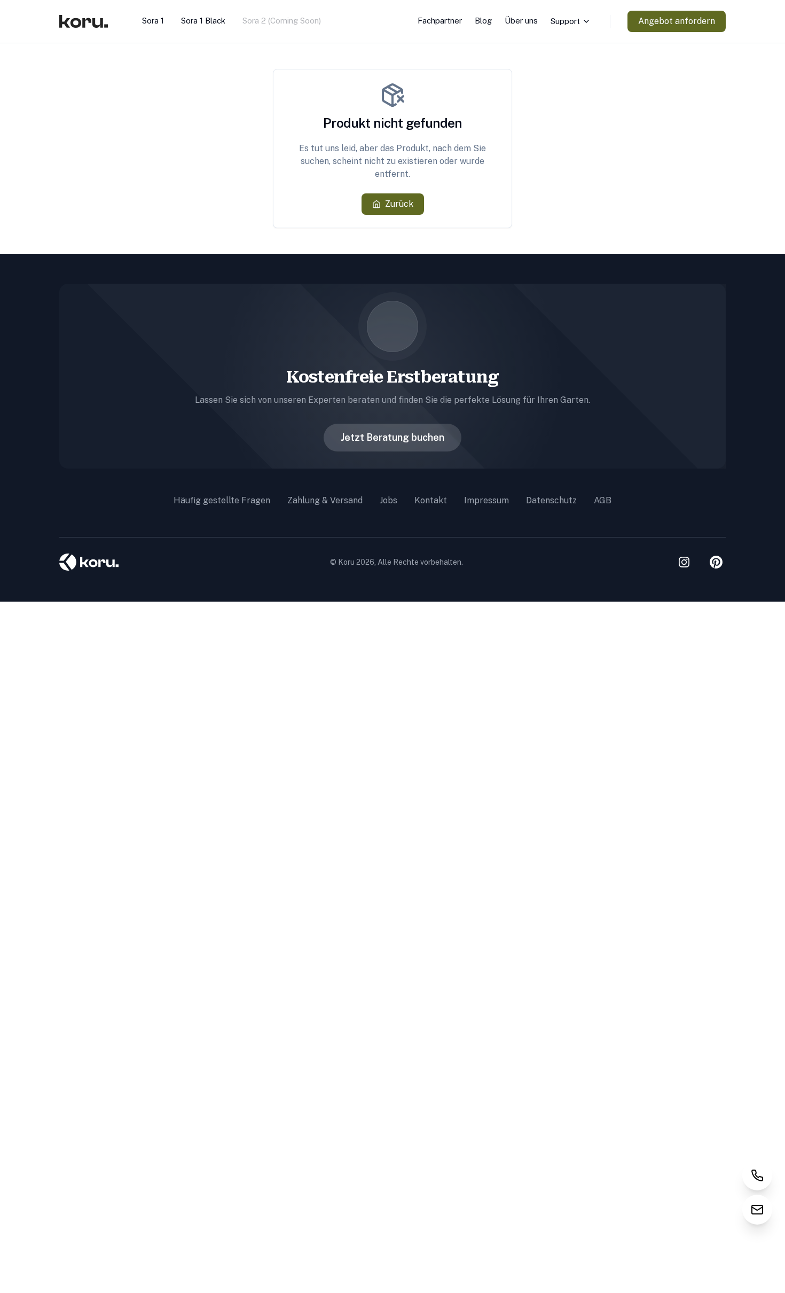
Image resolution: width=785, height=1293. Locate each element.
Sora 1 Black (203, 20)
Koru (346, 562)
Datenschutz (551, 500)
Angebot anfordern (676, 21)
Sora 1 (153, 20)
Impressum (486, 500)
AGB (602, 500)
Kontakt (430, 500)
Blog (483, 20)
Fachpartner (440, 20)
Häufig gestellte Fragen (222, 500)
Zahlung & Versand (325, 500)
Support (565, 21)
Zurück (399, 204)
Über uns (521, 20)
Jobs (388, 500)
